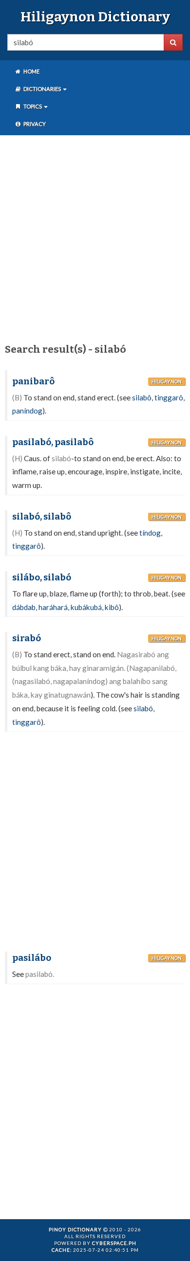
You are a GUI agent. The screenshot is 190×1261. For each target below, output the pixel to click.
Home (30, 71)
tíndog (150, 532)
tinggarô (168, 397)
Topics (32, 106)
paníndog (27, 410)
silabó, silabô (41, 516)
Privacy (34, 124)
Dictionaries (42, 89)
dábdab (24, 607)
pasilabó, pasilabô (53, 442)
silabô (142, 397)
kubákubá (86, 607)
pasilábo (31, 958)
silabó (143, 708)
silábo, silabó (41, 577)
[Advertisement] (95, 237)
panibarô (33, 381)
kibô (112, 607)
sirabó (26, 638)
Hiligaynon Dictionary (95, 17)
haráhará (53, 607)
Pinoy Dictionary (75, 1229)
